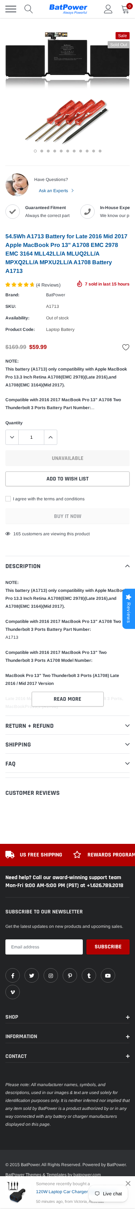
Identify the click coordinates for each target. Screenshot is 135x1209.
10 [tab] (93, 151)
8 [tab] (80, 151)
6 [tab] (67, 151)
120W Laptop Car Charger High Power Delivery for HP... (79, 1191)
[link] (12, 975)
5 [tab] (61, 151)
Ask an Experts (54, 190)
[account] (108, 9)
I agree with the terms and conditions (48, 498)
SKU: (10, 306)
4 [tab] (54, 151)
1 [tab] (35, 151)
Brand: (12, 294)
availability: (17, 317)
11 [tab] (100, 151)
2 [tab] (41, 151)
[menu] (10, 9)
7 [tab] (74, 151)
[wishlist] (126, 347)
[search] (28, 9)
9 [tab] (87, 151)
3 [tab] (48, 151)
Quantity (14, 422)
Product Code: (20, 329)
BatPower (55, 294)
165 (17, 533)
